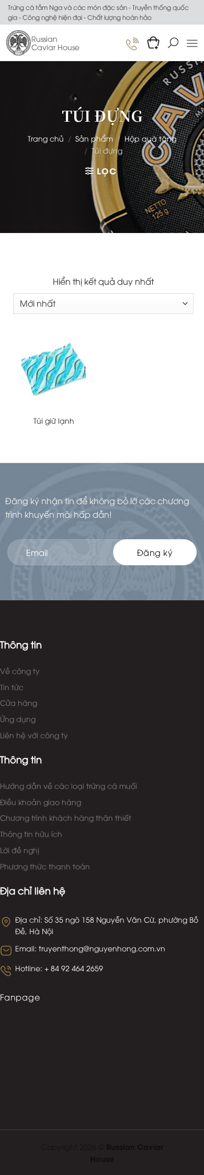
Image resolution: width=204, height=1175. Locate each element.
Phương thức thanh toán (45, 866)
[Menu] (192, 43)
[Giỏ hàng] (153, 42)
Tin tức (12, 687)
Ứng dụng (18, 719)
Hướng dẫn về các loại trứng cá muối (68, 785)
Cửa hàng (18, 702)
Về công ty (20, 671)
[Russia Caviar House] (18, 42)
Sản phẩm (94, 138)
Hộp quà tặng (150, 138)
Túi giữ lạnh (53, 420)
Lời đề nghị (19, 850)
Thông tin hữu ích (31, 834)
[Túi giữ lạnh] (53, 368)
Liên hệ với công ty (34, 735)
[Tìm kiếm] (173, 42)
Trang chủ (46, 138)
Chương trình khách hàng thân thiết (65, 817)
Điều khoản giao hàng (40, 802)
